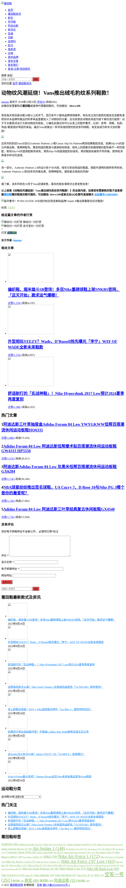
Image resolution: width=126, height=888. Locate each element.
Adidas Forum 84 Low (31, 844)
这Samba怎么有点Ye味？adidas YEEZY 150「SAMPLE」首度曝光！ (46, 754)
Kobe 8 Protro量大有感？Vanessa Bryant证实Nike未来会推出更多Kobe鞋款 (50, 776)
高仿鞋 (83, 880)
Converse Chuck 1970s (21, 852)
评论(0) (41, 102)
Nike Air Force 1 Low (21, 861)
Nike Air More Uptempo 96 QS (80, 865)
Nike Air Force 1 (79, 856)
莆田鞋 (8, 194)
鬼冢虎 (12, 49)
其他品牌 (13, 57)
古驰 (10, 53)
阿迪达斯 (13, 25)
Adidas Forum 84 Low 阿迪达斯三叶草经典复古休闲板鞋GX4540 (59, 509)
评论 (5, 555)
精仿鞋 (18, 880)
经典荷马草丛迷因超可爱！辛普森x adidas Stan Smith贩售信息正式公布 (48, 731)
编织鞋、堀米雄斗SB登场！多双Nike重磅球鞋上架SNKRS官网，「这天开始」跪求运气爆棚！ (62, 619)
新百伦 (12, 29)
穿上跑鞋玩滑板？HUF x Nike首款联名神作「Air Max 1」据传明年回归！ (50, 709)
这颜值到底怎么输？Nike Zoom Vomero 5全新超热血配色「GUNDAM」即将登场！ (55, 687)
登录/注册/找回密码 (19, 69)
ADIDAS (9, 844)
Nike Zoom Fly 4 (12, 875)
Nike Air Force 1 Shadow (49, 862)
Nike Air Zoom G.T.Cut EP (107, 865)
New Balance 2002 (105, 852)
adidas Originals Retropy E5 (16, 849)
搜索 (36, 79)
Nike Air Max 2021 (56, 865)
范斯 (10, 37)
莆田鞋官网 (16, 885)
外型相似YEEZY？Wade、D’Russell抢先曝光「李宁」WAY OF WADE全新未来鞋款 (56, 642)
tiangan (5, 102)
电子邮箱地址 (10, 568)
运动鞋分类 (7, 796)
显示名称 (7, 562)
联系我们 (13, 65)
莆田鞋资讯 (14, 14)
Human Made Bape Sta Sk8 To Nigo (79, 853)
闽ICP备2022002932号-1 (56, 885)
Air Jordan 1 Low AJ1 (76, 849)
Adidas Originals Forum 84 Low (81, 844)
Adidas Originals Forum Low (110, 844)
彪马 (10, 45)
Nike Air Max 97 (37, 865)
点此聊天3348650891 (106, 194)
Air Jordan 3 (94, 849)
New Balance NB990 (33, 857)
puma (29, 875)
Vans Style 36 (85, 875)
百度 (39, 885)
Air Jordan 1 (49, 848)
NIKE (50, 856)
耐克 (10, 18)
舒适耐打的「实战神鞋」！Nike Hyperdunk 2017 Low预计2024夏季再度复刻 (51, 664)
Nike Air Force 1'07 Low (88, 861)
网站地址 (6, 575)
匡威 (10, 33)
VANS (11, 207)
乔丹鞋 (12, 21)
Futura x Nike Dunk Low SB (50, 852)
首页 (10, 10)
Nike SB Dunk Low (103, 868)
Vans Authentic (44, 875)
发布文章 (13, 61)
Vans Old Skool (65, 875)
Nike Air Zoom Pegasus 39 (40, 868)
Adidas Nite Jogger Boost (54, 844)
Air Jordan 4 (108, 849)
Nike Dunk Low (72, 868)
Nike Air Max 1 (18, 865)
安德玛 (12, 41)
